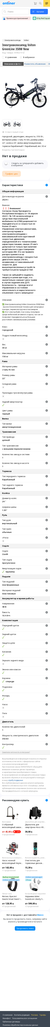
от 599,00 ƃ (31, 903)
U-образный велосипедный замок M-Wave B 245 (11, 826)
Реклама (34, 1015)
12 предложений (32, 906)
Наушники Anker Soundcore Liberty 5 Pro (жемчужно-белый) (33, 897)
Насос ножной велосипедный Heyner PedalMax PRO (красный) (12, 862)
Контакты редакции (22, 1015)
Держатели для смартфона (35, 822)
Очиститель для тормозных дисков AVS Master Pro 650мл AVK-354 (35, 862)
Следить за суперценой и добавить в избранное (27, 164)
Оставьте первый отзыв (14, 132)
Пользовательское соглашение (24, 1018)
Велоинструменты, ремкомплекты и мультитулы (35, 858)
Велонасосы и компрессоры (12, 858)
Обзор (28, 880)
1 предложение (31, 835)
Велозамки (6, 822)
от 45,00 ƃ (7, 831)
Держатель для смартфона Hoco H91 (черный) (35, 826)
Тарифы (42, 1015)
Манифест (7, 1018)
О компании (8, 1015)
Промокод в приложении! (17, 18)
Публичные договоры (11, 1022)
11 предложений (9, 871)
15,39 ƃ (28, 867)
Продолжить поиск (25, 928)
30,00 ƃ (28, 831)
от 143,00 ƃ (8, 867)
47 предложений (9, 906)
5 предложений (8, 835)
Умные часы (7, 894)
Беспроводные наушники (35, 894)
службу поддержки (15, 780)
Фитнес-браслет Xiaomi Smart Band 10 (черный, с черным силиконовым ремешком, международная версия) (11, 897)
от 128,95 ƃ (8, 903)
